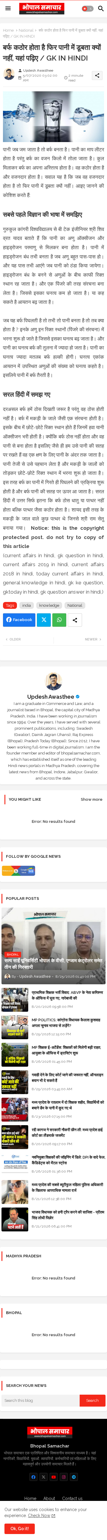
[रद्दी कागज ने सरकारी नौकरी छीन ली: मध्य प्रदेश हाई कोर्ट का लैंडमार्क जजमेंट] (14, 1137)
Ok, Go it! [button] (19, 1528)
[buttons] (33, 1477)
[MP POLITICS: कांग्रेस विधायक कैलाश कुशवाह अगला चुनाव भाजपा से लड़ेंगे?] (14, 1027)
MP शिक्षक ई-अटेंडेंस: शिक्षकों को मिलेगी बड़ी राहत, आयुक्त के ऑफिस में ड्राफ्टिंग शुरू (66, 1050)
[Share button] (75, 620)
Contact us (72, 1498)
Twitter (44, 620)
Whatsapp (59, 620)
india (26, 605)
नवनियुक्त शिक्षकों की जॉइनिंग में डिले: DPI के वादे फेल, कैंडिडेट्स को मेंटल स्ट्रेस (69, 1160)
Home (8, 30)
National (26, 30)
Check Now (39, 1515)
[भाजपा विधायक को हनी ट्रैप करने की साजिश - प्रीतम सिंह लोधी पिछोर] (14, 1219)
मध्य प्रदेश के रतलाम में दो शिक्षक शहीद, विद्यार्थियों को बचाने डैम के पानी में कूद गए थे (68, 1105)
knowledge (49, 605)
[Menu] (8, 9)
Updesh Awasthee (50, 697)
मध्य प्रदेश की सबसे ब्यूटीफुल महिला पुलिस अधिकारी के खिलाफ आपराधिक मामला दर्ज (67, 1187)
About (49, 1498)
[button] (88, 9)
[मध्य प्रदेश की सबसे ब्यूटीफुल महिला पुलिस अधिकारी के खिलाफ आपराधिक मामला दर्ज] (14, 1192)
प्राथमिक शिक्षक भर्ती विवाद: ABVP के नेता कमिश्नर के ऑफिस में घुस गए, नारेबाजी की (67, 995)
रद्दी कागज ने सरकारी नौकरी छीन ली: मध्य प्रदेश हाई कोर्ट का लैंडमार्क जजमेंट (67, 1132)
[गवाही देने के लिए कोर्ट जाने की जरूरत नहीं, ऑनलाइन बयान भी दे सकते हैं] (14, 1082)
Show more (92, 799)
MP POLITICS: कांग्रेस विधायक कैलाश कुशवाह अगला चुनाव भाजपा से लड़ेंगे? (66, 1023)
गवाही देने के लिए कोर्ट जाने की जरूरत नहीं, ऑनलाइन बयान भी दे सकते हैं (67, 1077)
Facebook (22, 619)
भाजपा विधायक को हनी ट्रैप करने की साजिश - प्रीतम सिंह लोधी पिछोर (68, 1215)
